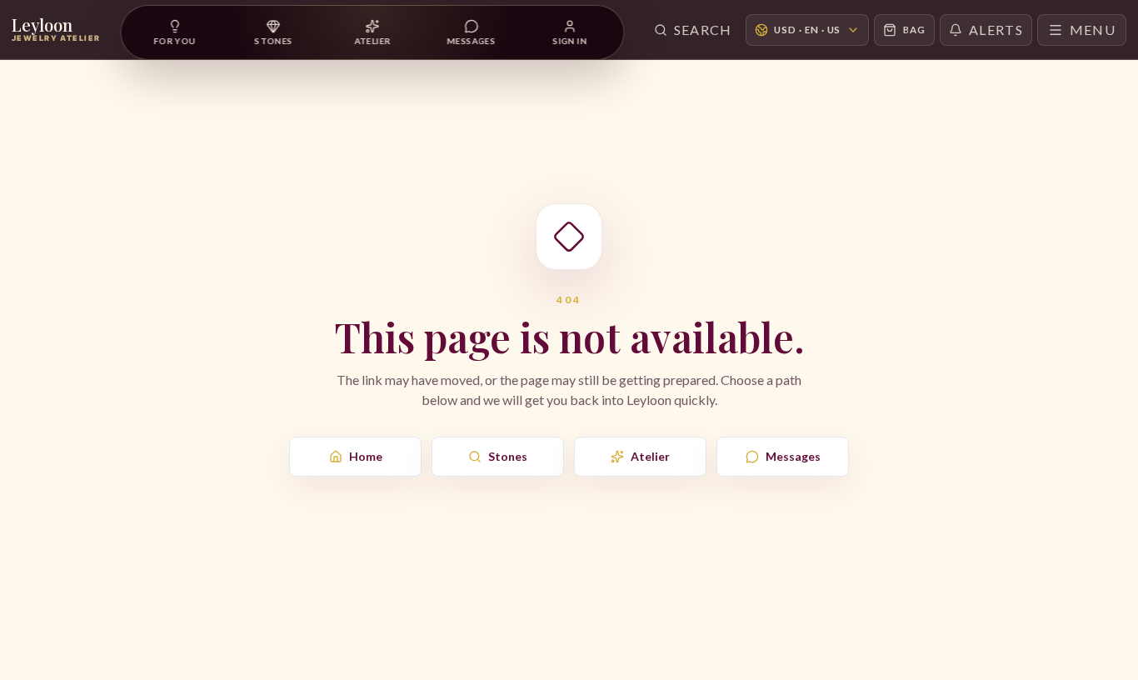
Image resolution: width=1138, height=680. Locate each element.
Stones (507, 456)
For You (174, 41)
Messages (793, 456)
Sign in (570, 41)
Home (365, 456)
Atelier (650, 456)
